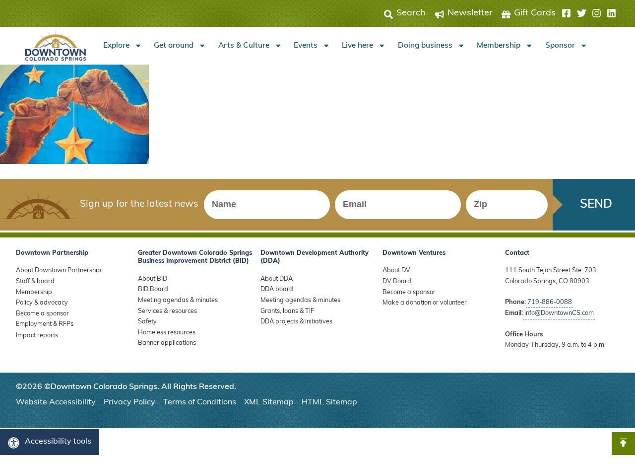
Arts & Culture (243, 46)
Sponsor (560, 46)
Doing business (425, 46)
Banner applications (167, 343)
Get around (173, 46)
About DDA (276, 279)
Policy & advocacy (42, 303)
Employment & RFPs (44, 324)
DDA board (276, 289)
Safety (147, 321)
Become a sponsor (42, 313)
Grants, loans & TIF (287, 311)
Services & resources (167, 311)
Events (306, 46)
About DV (396, 270)
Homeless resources (166, 332)
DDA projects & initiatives (296, 321)
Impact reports (37, 335)
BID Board (153, 289)
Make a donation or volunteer (424, 303)
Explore (116, 46)
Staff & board (35, 281)
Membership (498, 46)
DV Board (396, 281)
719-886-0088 (549, 302)
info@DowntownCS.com (559, 313)
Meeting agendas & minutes (178, 300)
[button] (589, 13)
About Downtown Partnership (58, 270)
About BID (152, 279)
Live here (357, 46)
